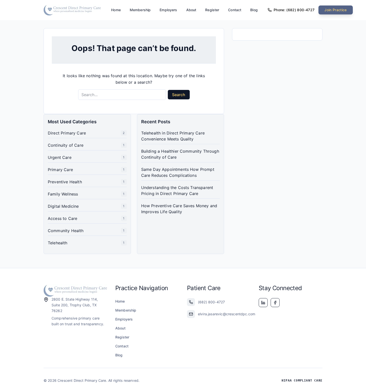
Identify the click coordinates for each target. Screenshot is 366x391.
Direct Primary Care (67, 132)
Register (212, 10)
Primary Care (60, 169)
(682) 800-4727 (211, 302)
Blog (254, 10)
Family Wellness (63, 194)
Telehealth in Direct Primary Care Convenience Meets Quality (173, 135)
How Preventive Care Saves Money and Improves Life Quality (179, 208)
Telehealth (57, 242)
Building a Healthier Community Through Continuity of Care (180, 154)
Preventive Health (65, 181)
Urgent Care (59, 157)
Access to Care (62, 218)
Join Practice (335, 10)
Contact (234, 10)
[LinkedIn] (263, 302)
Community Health (66, 230)
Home (116, 10)
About (191, 10)
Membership (140, 10)
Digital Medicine (63, 206)
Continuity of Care (65, 145)
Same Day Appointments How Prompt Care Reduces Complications (177, 172)
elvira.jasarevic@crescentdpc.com (224, 314)
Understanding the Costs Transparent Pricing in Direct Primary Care (177, 190)
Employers (168, 10)
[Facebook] (275, 302)
